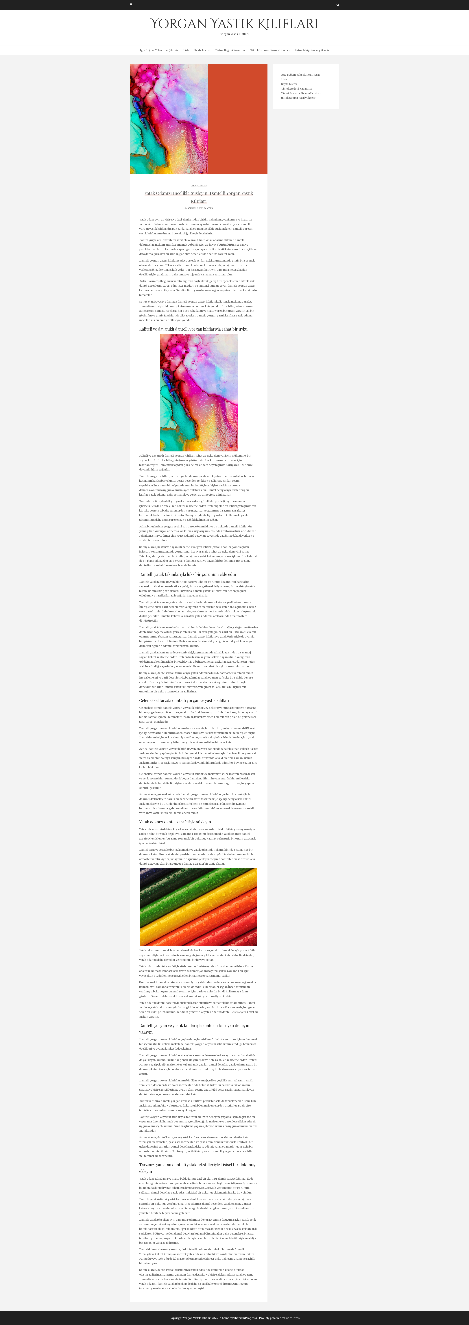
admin (209, 208)
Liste (186, 50)
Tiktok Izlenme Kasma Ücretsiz (270, 50)
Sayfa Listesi (202, 50)
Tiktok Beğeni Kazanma (230, 50)
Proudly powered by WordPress (279, 1318)
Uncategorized (199, 186)
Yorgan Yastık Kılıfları (235, 26)
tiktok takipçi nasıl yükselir (312, 50)
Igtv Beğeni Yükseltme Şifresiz (159, 50)
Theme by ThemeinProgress (238, 1318)
